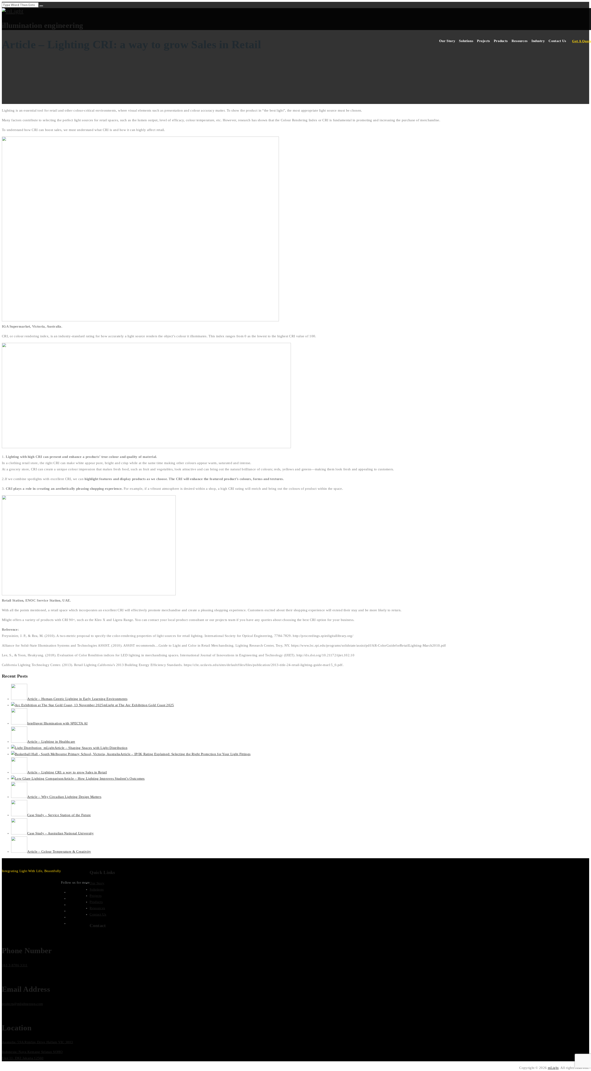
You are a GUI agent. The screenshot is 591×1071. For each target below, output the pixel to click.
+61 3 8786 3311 (15, 965)
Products (501, 41)
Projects (483, 41)
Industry (538, 41)
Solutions (466, 41)
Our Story (447, 41)
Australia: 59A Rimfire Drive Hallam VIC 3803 (37, 1042)
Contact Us (557, 41)
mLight (553, 1068)
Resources (520, 41)
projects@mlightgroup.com (22, 1004)
